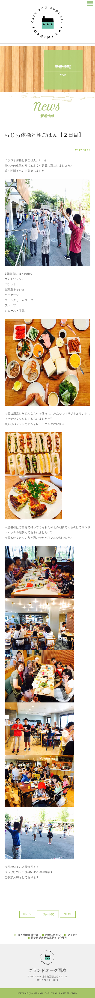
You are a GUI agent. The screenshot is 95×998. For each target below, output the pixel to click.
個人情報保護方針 (28, 935)
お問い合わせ (53, 935)
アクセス (73, 935)
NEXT (68, 914)
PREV (27, 914)
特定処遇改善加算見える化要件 (49, 937)
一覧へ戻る (48, 914)
